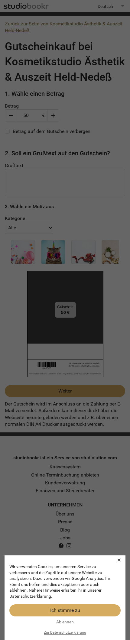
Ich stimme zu (65, 610)
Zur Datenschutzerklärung (65, 632)
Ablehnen (65, 621)
